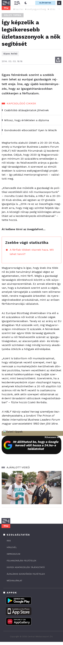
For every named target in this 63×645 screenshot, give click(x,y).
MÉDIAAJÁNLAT (14, 580)
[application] (31, 487)
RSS (9, 540)
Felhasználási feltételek (21, 560)
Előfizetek (45, 3)
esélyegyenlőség (36, 9)
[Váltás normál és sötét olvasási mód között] (26, 3)
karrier (19, 9)
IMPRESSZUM (13, 554)
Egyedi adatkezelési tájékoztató (26, 567)
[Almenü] (17, 3)
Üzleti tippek (12, 15)
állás (52, 9)
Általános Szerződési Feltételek (26, 574)
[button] (58, 8)
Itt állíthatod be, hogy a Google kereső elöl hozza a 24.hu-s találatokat (35, 445)
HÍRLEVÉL (12, 547)
